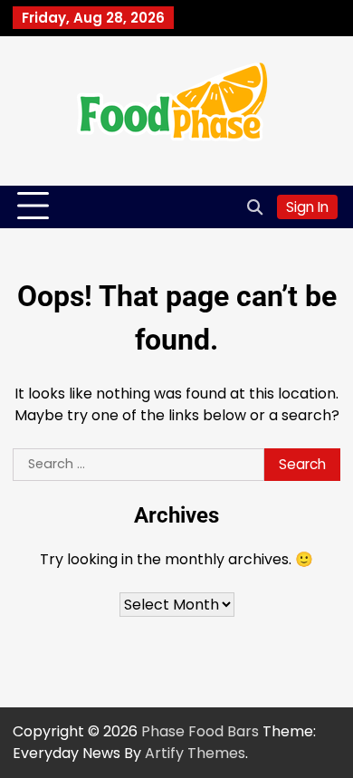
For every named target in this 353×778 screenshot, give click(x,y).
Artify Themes (195, 753)
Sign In (307, 206)
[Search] (254, 206)
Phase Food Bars (200, 731)
